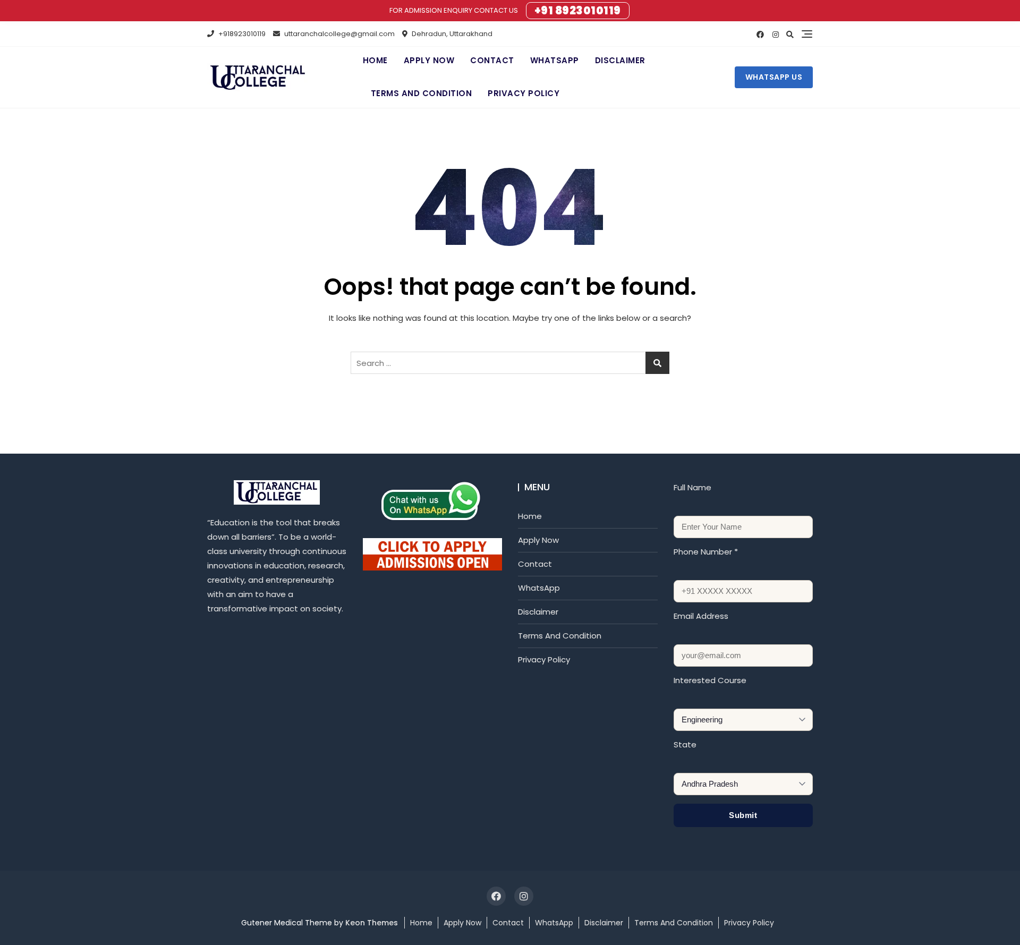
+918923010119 (241, 34)
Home (375, 60)
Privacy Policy (523, 93)
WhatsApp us (774, 77)
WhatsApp (554, 60)
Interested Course (710, 680)
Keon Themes (371, 922)
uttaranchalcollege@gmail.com (339, 34)
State (685, 744)
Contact (492, 60)
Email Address (701, 616)
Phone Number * (706, 551)
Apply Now (429, 60)
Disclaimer (620, 60)
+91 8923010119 (577, 10)
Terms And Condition (421, 93)
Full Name (692, 487)
